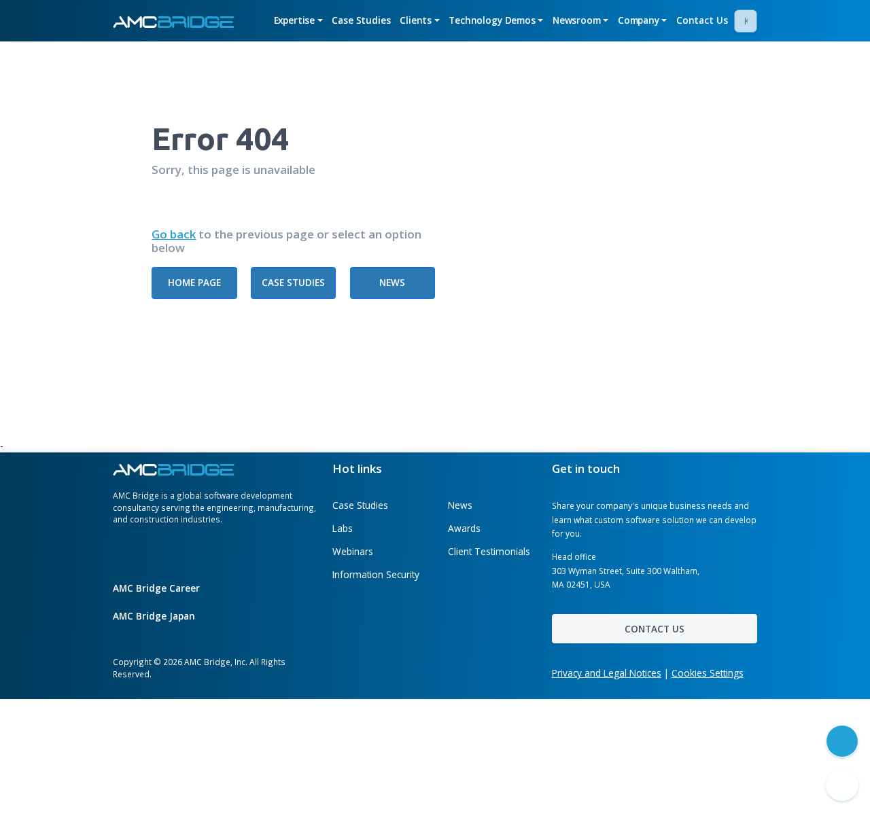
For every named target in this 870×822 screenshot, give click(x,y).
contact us (654, 628)
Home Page (194, 282)
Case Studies (361, 20)
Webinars (352, 551)
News (392, 282)
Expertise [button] (294, 20)
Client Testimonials (489, 551)
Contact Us (702, 20)
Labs (342, 528)
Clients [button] (416, 20)
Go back (174, 234)
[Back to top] (842, 785)
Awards (464, 528)
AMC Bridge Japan (155, 615)
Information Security (375, 574)
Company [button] (638, 20)
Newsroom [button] (577, 20)
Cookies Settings (708, 672)
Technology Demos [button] (492, 20)
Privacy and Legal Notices (606, 672)
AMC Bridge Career (158, 588)
